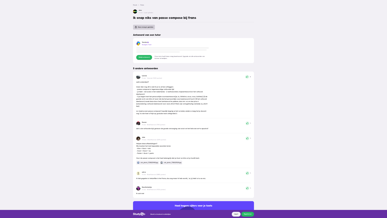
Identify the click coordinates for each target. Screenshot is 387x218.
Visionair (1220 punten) (154, 78)
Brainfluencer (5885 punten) (156, 174)
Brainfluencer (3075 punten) (157, 139)
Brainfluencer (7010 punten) (156, 124)
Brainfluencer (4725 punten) (156, 189)
